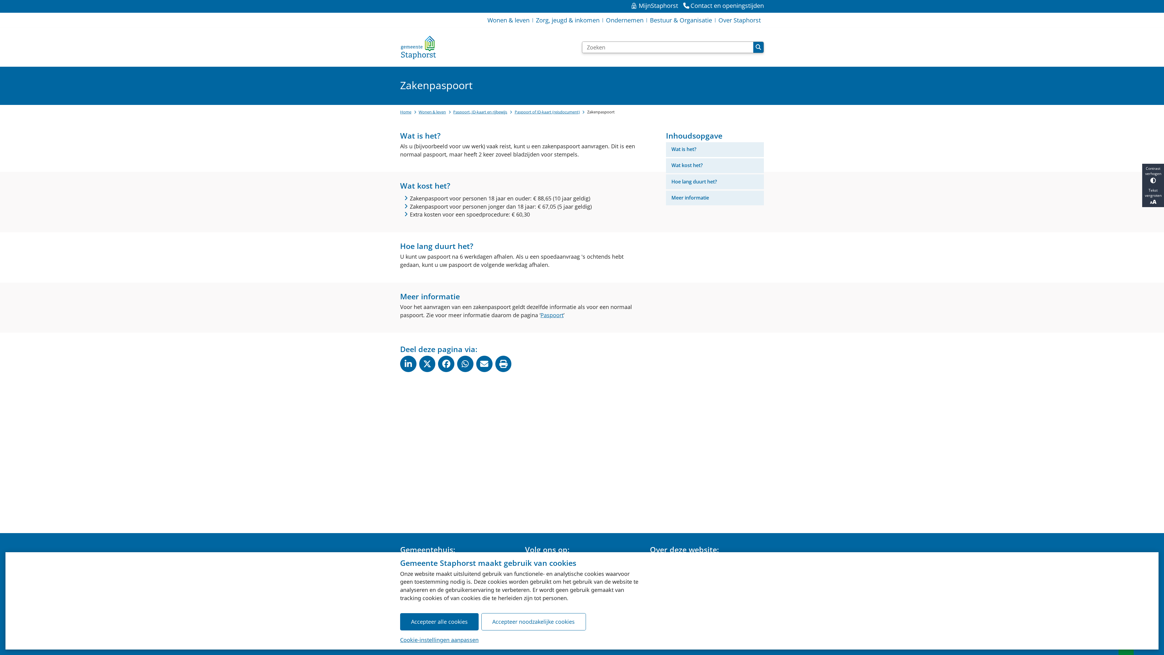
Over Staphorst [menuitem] (739, 20)
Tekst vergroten (1153, 193)
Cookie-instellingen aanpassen (439, 639)
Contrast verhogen (1153, 171)
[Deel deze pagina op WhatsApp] (465, 364)
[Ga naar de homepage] (418, 47)
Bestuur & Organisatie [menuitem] (681, 20)
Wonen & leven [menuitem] (508, 20)
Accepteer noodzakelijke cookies (533, 621)
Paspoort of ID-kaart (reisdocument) (547, 112)
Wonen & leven (432, 112)
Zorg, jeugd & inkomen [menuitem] (568, 20)
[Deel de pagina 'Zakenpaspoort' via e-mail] (484, 364)
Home (405, 112)
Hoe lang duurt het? (694, 181)
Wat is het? (683, 149)
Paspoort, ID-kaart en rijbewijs (480, 112)
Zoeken (758, 47)
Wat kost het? (687, 165)
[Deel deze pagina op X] (427, 364)
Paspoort (552, 315)
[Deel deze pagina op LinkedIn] (408, 364)
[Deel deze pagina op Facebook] (446, 364)
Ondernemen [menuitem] (625, 20)
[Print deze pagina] (503, 364)
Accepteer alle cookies (439, 621)
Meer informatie (690, 197)
